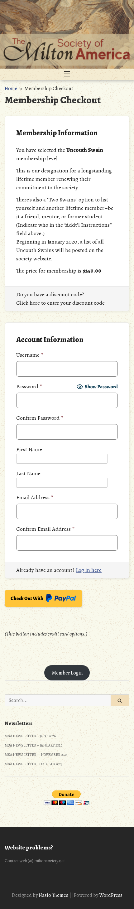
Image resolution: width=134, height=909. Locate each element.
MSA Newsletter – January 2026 (33, 745)
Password (29, 386)
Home (11, 88)
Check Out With (34, 600)
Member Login (67, 673)
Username (29, 355)
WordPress (110, 895)
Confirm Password (39, 418)
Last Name (28, 473)
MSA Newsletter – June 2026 (30, 735)
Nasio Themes (54, 895)
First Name (29, 449)
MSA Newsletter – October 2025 (33, 764)
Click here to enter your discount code (60, 303)
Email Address (34, 497)
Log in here (89, 570)
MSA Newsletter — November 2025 (36, 754)
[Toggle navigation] (67, 74)
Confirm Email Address (45, 529)
